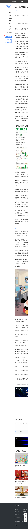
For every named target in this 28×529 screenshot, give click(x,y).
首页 (10, 13)
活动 (10, 29)
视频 (10, 23)
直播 (10, 21)
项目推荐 (17, 512)
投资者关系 (17, 517)
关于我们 (25, 512)
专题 (10, 26)
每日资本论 (17, 11)
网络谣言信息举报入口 (20, 521)
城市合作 (17, 509)
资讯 (10, 18)
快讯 (10, 15)
